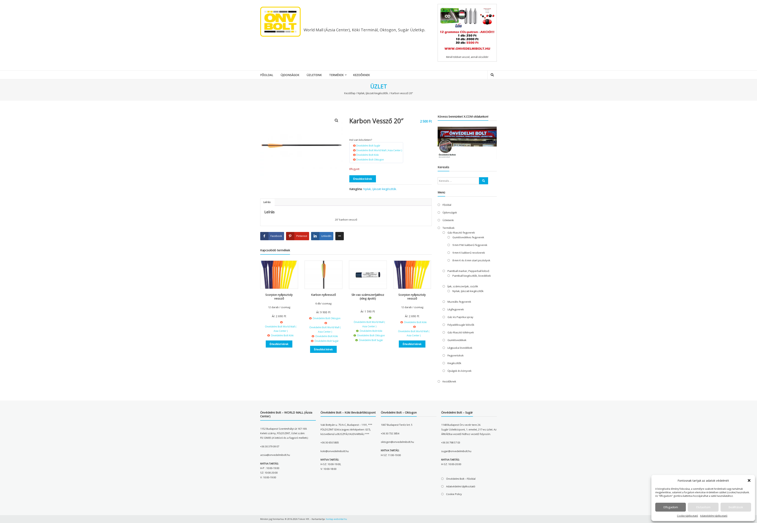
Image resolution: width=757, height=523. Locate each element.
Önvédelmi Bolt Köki (367, 155)
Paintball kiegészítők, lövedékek (471, 275)
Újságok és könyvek (459, 371)
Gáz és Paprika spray (460, 317)
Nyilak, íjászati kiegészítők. (373, 93)
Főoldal (266, 75)
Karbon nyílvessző (323, 295)
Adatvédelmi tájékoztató (713, 515)
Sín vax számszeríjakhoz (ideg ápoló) (367, 296)
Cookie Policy (454, 494)
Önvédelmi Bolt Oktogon (370, 159)
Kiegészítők (454, 363)
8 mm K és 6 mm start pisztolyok (471, 260)
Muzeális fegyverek (459, 301)
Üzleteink (314, 75)
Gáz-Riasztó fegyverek (461, 232)
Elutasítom (703, 507)
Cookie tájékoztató (687, 515)
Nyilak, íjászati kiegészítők (468, 291)
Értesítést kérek (362, 179)
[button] (749, 480)
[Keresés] (483, 180)
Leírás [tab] (267, 202)
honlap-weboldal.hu (336, 518)
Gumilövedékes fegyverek (468, 237)
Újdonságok (290, 75)
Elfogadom (670, 507)
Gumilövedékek (456, 340)
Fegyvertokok (455, 355)
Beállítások (735, 507)
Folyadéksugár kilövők (460, 324)
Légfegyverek (455, 309)
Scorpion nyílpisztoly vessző (279, 296)
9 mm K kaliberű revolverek (468, 252)
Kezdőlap (349, 93)
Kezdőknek (361, 75)
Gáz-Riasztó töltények (460, 332)
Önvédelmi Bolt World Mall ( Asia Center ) (379, 150)
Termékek (336, 75)
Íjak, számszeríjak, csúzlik (462, 286)
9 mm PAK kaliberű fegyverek (469, 245)
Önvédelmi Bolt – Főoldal (460, 478)
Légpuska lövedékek (459, 348)
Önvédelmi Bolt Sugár (368, 145)
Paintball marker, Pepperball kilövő (468, 271)
